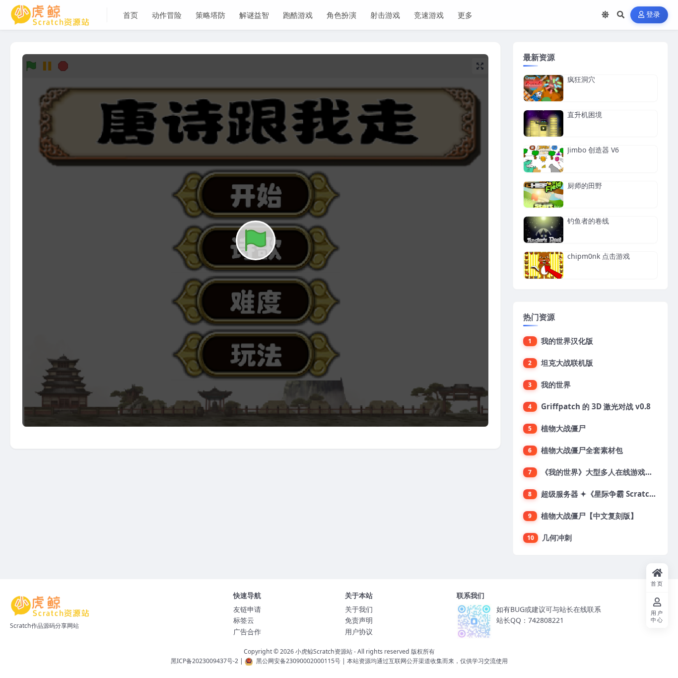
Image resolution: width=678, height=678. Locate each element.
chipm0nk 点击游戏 (598, 256)
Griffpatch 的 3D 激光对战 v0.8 (596, 406)
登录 (653, 14)
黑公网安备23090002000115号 (298, 661)
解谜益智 (254, 15)
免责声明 (359, 620)
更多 (465, 15)
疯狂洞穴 (581, 79)
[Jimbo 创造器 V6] (543, 159)
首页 (130, 15)
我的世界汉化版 (567, 341)
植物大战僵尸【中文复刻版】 (589, 516)
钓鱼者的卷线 (588, 221)
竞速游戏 (429, 15)
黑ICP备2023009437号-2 (204, 661)
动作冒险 (167, 15)
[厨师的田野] (543, 194)
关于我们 (359, 609)
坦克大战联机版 (567, 363)
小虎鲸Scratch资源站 (323, 651)
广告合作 (247, 631)
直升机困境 (584, 114)
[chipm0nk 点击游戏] (543, 265)
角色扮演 (341, 15)
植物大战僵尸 (563, 428)
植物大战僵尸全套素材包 (582, 450)
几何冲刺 (557, 537)
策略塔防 (210, 15)
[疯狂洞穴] (543, 88)
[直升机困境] (543, 123)
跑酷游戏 (298, 15)
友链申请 (247, 609)
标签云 (243, 620)
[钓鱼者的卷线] (543, 230)
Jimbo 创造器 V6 (593, 149)
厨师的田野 (584, 185)
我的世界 (556, 384)
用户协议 (359, 631)
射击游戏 (385, 15)
